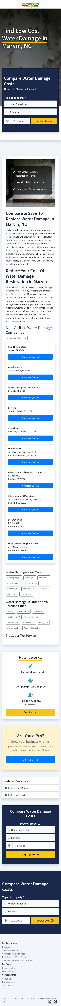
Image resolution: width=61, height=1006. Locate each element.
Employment (8, 982)
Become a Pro (9, 967)
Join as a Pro (30, 759)
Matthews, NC (13, 588)
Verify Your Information (16, 338)
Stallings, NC (32, 583)
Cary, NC (10, 611)
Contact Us (7, 985)
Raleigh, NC (43, 622)
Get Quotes (42, 121)
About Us (6, 978)
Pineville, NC (44, 577)
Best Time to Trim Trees (14, 957)
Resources (7, 946)
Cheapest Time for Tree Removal (18, 960)
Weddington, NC (14, 577)
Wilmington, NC (13, 628)
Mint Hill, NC (12, 594)
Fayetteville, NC (13, 617)
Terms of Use (30, 998)
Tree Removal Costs (12, 950)
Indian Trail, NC (29, 588)
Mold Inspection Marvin (16, 788)
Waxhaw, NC (30, 577)
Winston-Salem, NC (32, 628)
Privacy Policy (19, 998)
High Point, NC (29, 622)
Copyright (40, 998)
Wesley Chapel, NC (15, 583)
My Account (7, 971)
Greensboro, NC (31, 617)
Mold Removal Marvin (15, 795)
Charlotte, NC (26, 594)
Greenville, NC (13, 622)
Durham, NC (38, 611)
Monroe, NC (44, 588)
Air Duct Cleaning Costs (13, 953)
